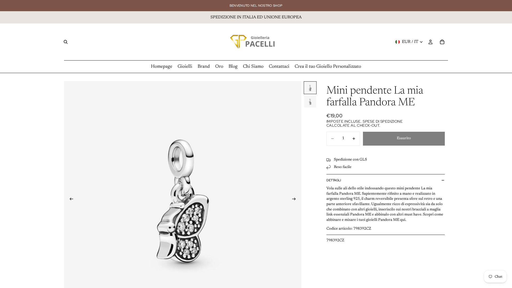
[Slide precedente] (70, 200)
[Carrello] (442, 42)
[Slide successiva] (295, 200)
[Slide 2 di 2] (310, 101)
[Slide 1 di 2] (310, 88)
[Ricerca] (65, 42)
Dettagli (333, 180)
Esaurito (404, 138)
